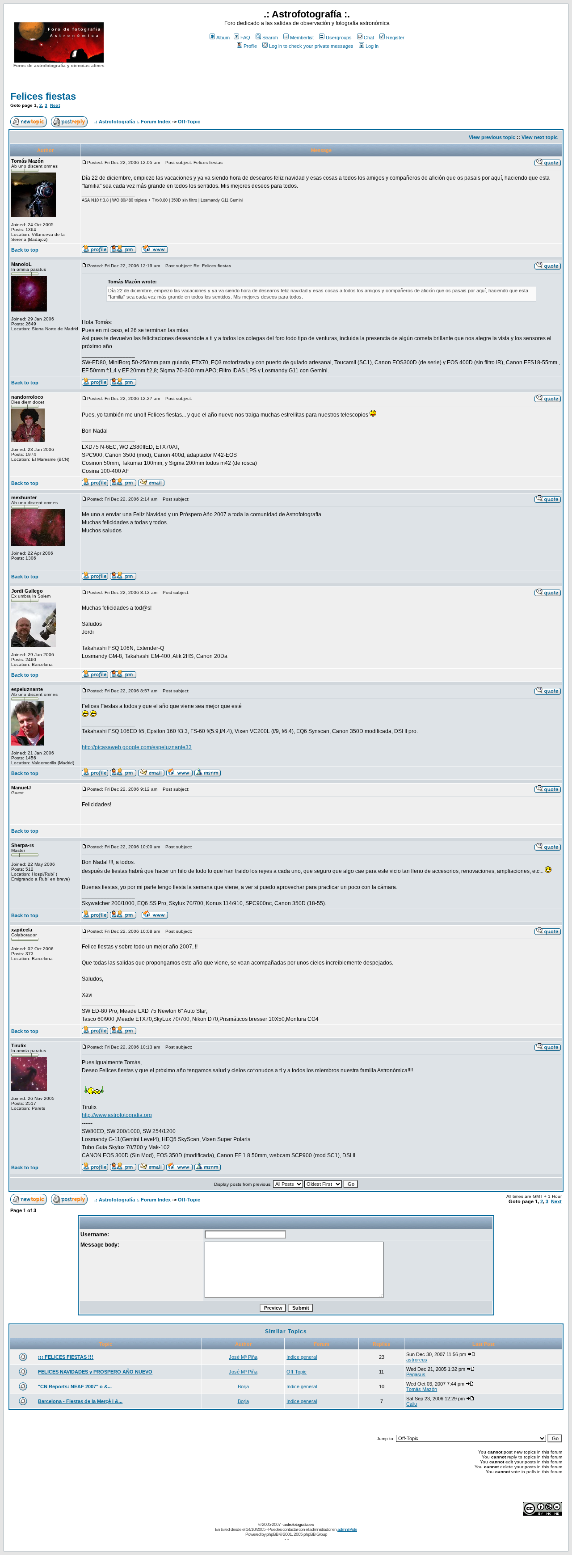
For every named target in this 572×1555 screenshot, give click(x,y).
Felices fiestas (43, 96)
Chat (369, 37)
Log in (372, 46)
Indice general (301, 1357)
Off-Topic (189, 121)
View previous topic (492, 137)
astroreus (416, 1359)
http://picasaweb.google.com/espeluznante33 (137, 747)
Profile (250, 46)
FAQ (245, 37)
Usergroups (339, 37)
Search (270, 37)
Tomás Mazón (421, 1389)
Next (55, 105)
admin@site (347, 1529)
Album (223, 37)
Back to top (24, 250)
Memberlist (302, 37)
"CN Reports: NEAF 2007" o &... (75, 1386)
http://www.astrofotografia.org (117, 1115)
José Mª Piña (243, 1357)
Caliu (411, 1404)
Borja (243, 1386)
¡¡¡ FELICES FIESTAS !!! (65, 1357)
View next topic (540, 137)
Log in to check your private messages (311, 46)
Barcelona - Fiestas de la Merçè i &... (80, 1401)
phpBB (272, 1534)
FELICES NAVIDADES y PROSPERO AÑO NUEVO (95, 1371)
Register (395, 37)
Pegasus (415, 1374)
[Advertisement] (307, 66)
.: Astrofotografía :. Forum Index (132, 121)
